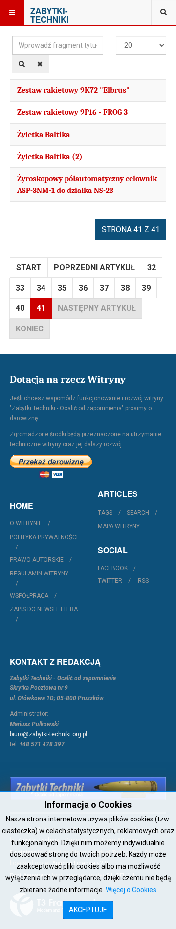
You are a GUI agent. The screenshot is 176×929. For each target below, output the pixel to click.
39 (146, 288)
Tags (105, 512)
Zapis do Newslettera (44, 609)
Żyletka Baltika (43, 134)
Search (138, 512)
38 (125, 288)
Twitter (110, 580)
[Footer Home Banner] (88, 788)
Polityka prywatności (44, 537)
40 (20, 308)
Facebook (113, 568)
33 (20, 288)
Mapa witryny (119, 526)
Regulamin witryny (39, 573)
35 (62, 288)
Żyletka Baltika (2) (50, 156)
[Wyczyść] (40, 64)
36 (83, 288)
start (29, 267)
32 (151, 267)
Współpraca (29, 595)
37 (104, 288)
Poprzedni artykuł (94, 267)
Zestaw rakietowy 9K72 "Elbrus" (73, 90)
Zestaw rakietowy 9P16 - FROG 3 (72, 112)
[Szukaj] (21, 64)
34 (41, 288)
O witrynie (26, 523)
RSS (143, 580)
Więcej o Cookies (131, 890)
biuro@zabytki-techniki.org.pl (48, 734)
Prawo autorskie (37, 559)
